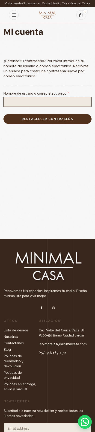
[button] (85, 422)
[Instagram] (53, 307)
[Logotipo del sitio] (47, 15)
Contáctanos (14, 343)
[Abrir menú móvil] (14, 15)
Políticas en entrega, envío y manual (20, 386)
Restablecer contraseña (47, 119)
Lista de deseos (16, 330)
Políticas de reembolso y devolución (14, 361)
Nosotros (11, 337)
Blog (7, 349)
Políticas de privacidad (13, 375)
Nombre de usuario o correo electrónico (36, 93)
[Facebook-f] (41, 307)
